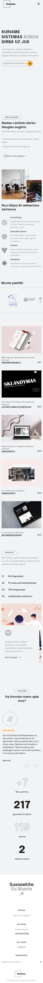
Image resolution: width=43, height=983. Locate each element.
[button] (25, 765)
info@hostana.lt (21, 930)
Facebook (21, 947)
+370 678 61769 (21, 934)
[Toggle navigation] (38, 4)
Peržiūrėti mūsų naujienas (14, 156)
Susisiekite (21, 887)
